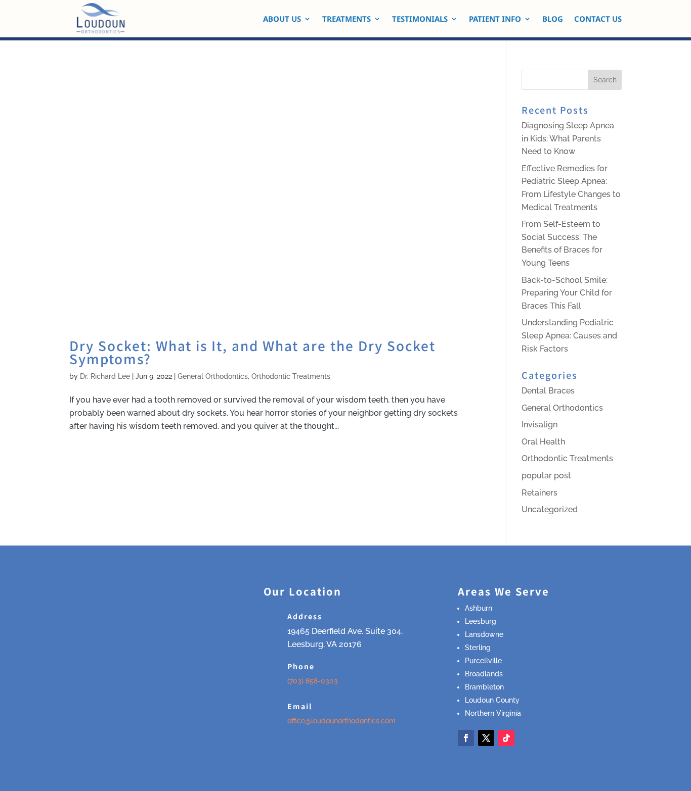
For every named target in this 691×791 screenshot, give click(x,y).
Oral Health (543, 442)
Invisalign (539, 424)
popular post (546, 475)
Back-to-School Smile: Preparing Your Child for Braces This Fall (567, 293)
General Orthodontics (213, 376)
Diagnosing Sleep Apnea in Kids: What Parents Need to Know (568, 138)
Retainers (539, 493)
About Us (282, 19)
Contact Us (598, 19)
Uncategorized (550, 509)
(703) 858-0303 (312, 681)
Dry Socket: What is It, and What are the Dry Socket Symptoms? (252, 352)
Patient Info (495, 19)
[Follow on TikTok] (506, 738)
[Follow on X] (486, 738)
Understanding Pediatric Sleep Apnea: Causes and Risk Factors (569, 335)
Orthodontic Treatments (290, 376)
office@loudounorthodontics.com (341, 721)
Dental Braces (548, 391)
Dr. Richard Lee (105, 376)
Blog (552, 19)
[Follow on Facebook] (466, 738)
